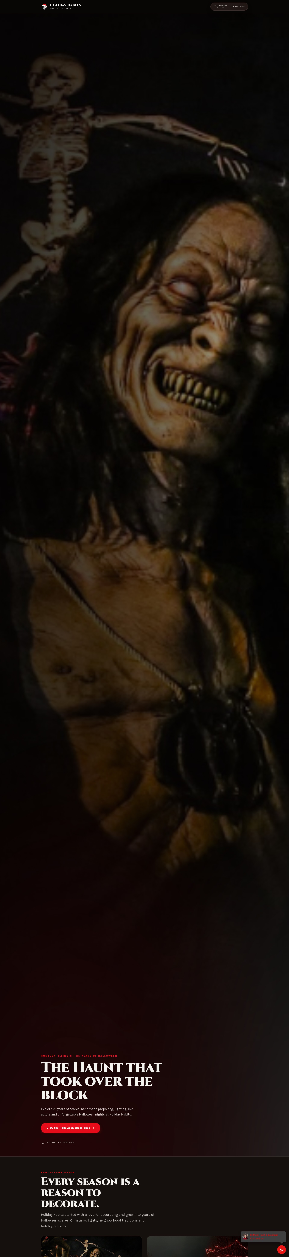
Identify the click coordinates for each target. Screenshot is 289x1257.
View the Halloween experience (68, 1127)
